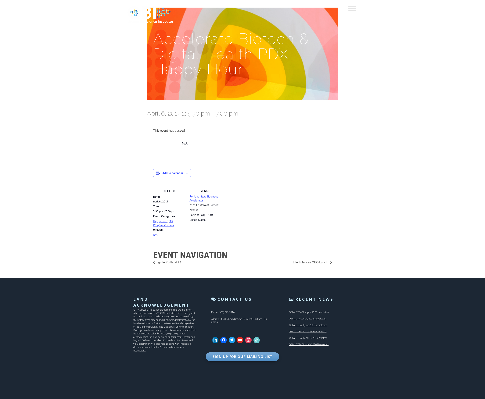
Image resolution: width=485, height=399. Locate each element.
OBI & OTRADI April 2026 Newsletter (308, 338)
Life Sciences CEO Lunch (310, 262)
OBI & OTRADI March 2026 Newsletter (309, 344)
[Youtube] (240, 340)
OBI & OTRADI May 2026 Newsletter (307, 331)
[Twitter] (232, 340)
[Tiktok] (257, 340)
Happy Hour (160, 221)
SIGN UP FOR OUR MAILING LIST (242, 356)
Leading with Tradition (177, 343)
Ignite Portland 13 (169, 262)
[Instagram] (248, 340)
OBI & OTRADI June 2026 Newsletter (308, 325)
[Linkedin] (215, 340)
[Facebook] (223, 340)
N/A (155, 235)
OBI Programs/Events (163, 223)
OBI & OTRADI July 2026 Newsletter (307, 318)
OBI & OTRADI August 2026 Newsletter (309, 312)
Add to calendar (172, 173)
